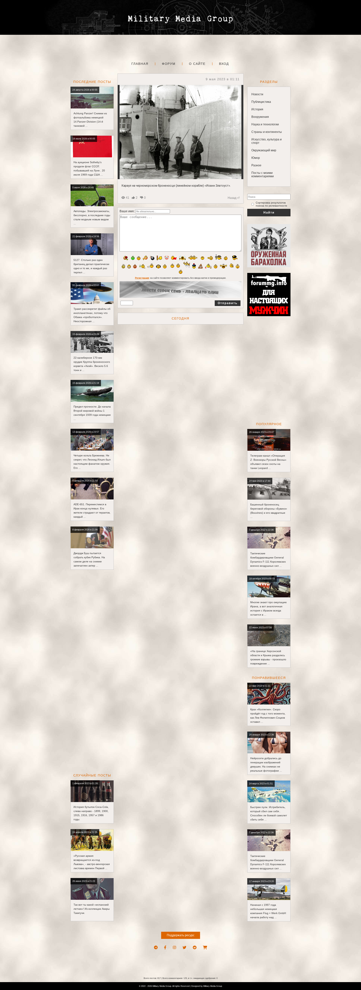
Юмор (255, 157)
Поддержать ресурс (180, 935)
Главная (139, 64)
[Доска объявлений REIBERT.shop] (205, 947)
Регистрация (142, 278)
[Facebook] (165, 947)
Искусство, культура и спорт (266, 141)
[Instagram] (174, 947)
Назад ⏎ (234, 197)
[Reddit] (194, 947)
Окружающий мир (263, 150)
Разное (256, 165)
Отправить (227, 303)
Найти (269, 212)
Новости (257, 94)
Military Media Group (212, 986)
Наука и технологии (265, 124)
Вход (224, 64)
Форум (168, 64)
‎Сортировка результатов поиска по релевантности (271, 204)
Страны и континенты (266, 131)
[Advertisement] (180, 47)
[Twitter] (184, 947)
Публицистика (261, 101)
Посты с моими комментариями (262, 174)
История (257, 109)
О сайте (197, 64)
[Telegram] (155, 947)
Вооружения (260, 116)
